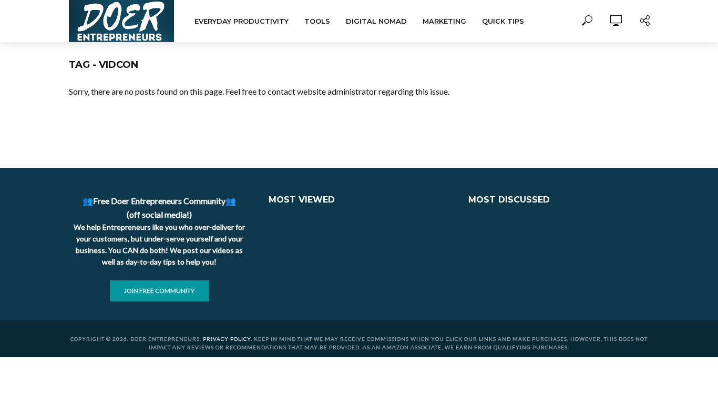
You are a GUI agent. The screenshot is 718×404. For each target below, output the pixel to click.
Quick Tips (503, 21)
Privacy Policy (227, 339)
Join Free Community (159, 291)
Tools (317, 21)
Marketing (444, 21)
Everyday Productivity (241, 21)
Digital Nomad (376, 21)
